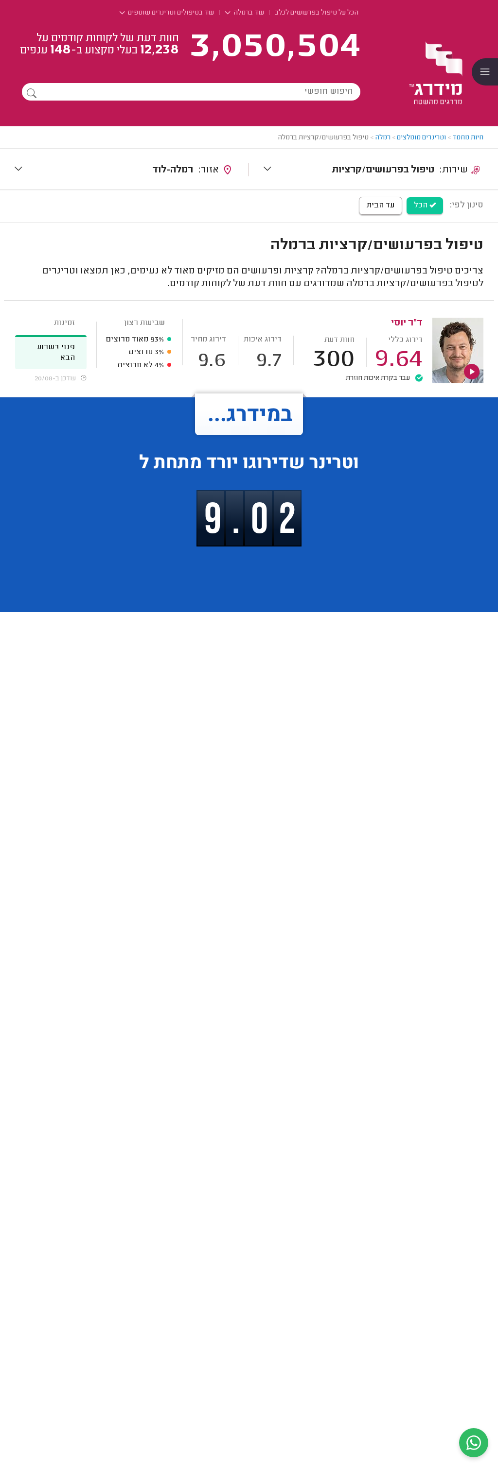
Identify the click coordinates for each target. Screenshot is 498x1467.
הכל (421, 205)
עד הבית (380, 205)
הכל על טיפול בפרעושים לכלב (316, 13)
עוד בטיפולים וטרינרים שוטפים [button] (170, 13)
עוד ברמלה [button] (248, 13)
